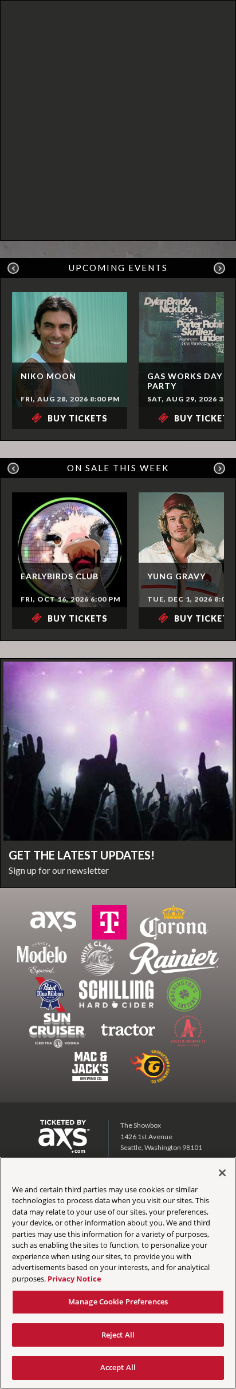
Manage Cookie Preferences (118, 1301)
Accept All (118, 1367)
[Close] (222, 1172)
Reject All (118, 1335)
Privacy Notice (74, 1278)
